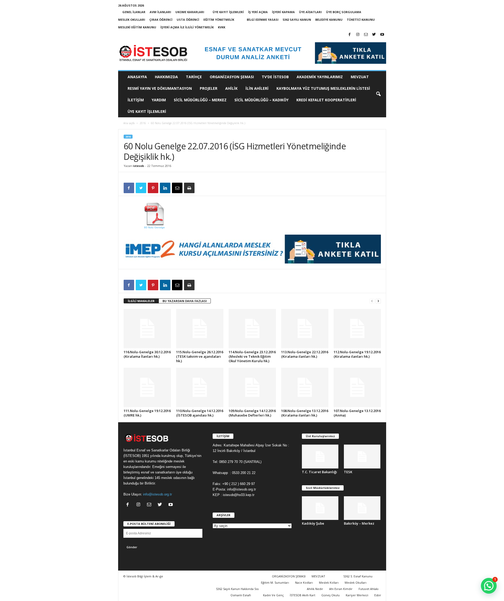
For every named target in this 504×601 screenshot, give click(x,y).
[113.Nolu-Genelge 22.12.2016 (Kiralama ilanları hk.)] (304, 328)
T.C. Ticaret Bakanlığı (319, 472)
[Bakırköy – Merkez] (362, 508)
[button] (378, 94)
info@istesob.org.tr (157, 494)
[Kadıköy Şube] (320, 508)
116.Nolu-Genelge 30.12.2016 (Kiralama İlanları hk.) (147, 354)
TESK (348, 472)
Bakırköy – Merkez (359, 523)
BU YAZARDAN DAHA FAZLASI (184, 301)
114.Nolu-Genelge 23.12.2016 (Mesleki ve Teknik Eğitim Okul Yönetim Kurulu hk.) (252, 356)
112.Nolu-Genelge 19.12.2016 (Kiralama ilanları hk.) (357, 354)
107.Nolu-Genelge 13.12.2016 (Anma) (357, 413)
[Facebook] (349, 35)
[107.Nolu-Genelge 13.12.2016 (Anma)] (357, 387)
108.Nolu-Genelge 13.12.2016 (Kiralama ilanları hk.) (304, 413)
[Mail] (366, 35)
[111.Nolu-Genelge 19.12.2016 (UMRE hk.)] (147, 387)
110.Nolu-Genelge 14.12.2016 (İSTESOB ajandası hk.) (199, 413)
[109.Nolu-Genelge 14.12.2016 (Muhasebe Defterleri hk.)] (252, 387)
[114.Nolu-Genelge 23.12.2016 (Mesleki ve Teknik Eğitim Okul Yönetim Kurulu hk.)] (252, 328)
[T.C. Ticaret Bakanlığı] (320, 456)
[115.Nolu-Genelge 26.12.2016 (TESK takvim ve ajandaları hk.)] (199, 328)
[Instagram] (358, 35)
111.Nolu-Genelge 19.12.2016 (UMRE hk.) (147, 413)
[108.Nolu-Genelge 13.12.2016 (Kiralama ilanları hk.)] (304, 387)
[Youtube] (382, 35)
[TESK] (362, 456)
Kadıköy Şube (313, 523)
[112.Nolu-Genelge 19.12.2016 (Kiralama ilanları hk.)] (357, 328)
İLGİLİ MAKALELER (141, 301)
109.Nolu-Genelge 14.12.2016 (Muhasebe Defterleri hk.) (252, 413)
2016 (143, 123)
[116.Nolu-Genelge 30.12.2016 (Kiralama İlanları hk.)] (147, 328)
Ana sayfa (129, 123)
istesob (138, 166)
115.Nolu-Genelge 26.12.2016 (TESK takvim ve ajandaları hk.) (199, 356)
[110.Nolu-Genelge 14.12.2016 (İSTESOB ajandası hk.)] (199, 387)
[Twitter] (374, 35)
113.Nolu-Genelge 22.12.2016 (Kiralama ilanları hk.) (304, 354)
